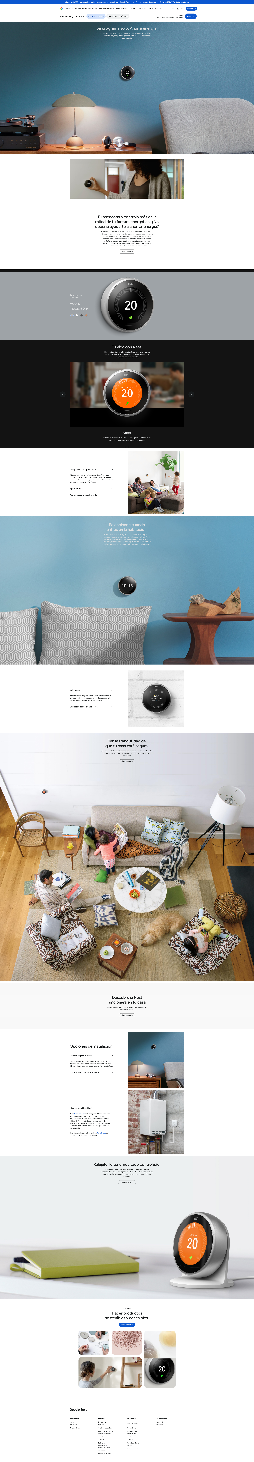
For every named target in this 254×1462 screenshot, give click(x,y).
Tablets (133, 8)
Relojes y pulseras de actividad (86, 8)
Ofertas (150, 8)
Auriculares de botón (106, 8)
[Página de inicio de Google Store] (61, 8)
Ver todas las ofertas (181, 2)
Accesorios (142, 8)
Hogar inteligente (122, 8)
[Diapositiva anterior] (63, 394)
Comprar (190, 16)
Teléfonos (69, 8)
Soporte (158, 8)
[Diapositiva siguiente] (191, 394)
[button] (173, 8)
